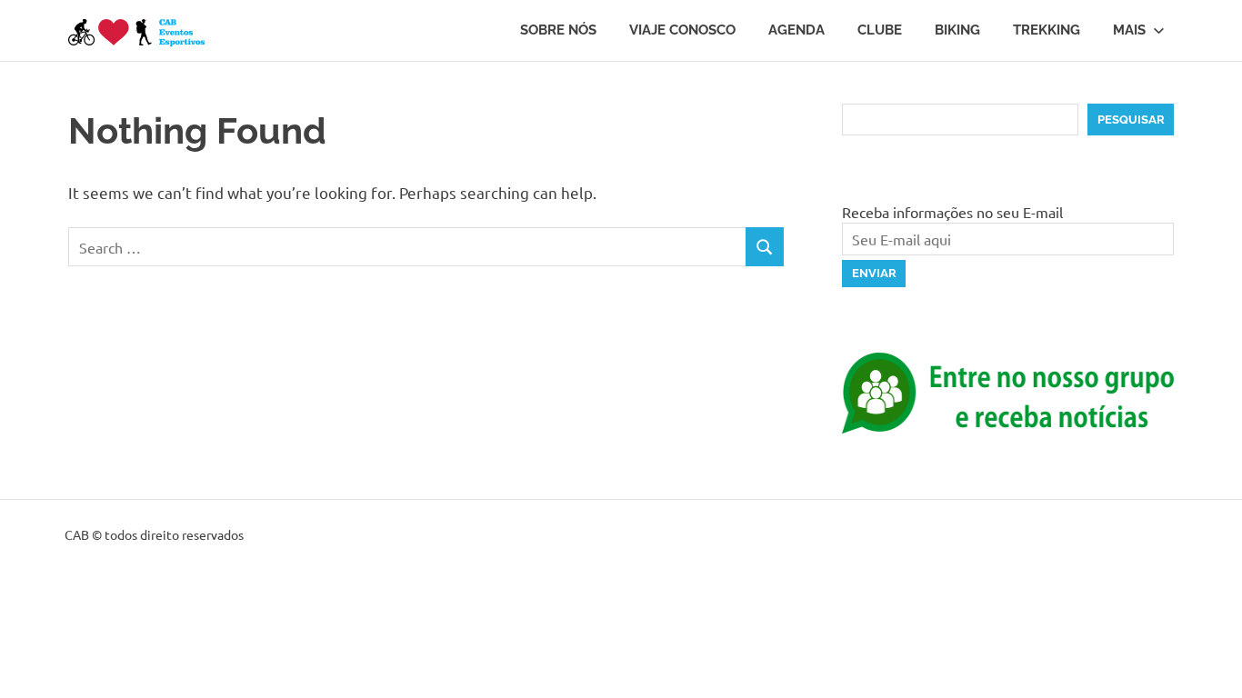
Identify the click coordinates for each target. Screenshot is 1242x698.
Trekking (1046, 30)
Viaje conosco (682, 30)
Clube (879, 30)
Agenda (796, 30)
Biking (957, 30)
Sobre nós (558, 30)
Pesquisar (1131, 119)
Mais (1129, 30)
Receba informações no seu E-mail (952, 212)
